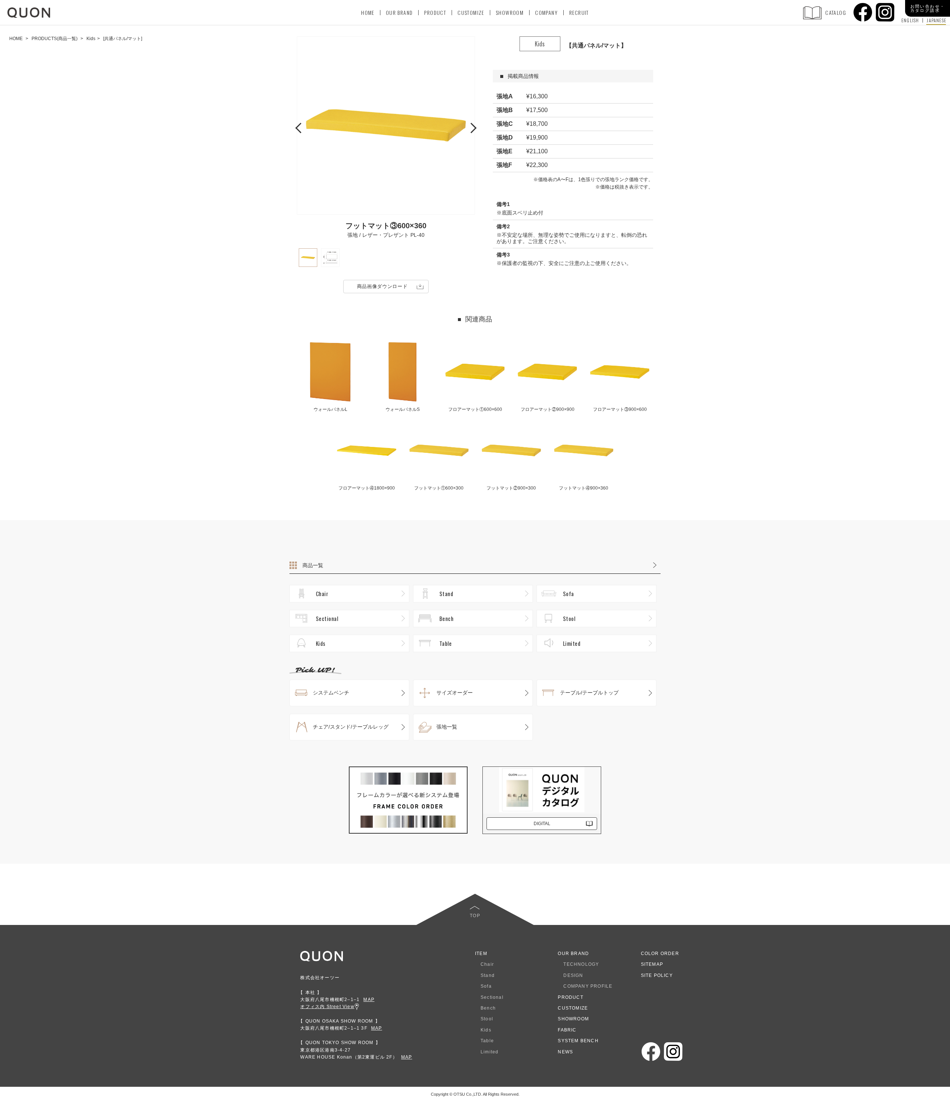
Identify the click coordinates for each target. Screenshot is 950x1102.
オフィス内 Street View (327, 1006)
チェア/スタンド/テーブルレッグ (351, 727)
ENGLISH (910, 20)
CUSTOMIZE (471, 12)
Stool (569, 618)
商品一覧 (312, 565)
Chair (322, 593)
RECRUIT (579, 12)
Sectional (327, 618)
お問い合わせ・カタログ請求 (927, 8)
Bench (446, 618)
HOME (367, 12)
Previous (300, 127)
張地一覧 (446, 727)
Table (445, 643)
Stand (446, 593)
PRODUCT (435, 12)
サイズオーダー (454, 693)
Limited (571, 643)
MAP (368, 999)
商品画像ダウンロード (382, 286)
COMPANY (546, 12)
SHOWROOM (510, 12)
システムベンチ (331, 693)
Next (471, 127)
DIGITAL (542, 823)
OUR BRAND (399, 12)
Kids (320, 643)
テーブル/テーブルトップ (589, 693)
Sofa (568, 593)
